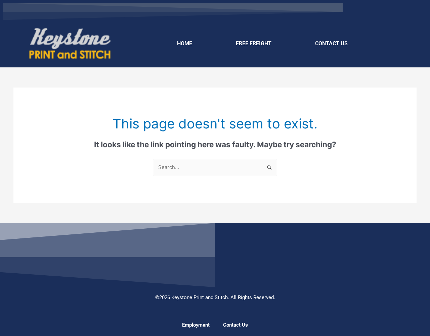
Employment (196, 325)
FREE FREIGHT (253, 43)
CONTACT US (331, 43)
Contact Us (235, 325)
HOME (184, 43)
